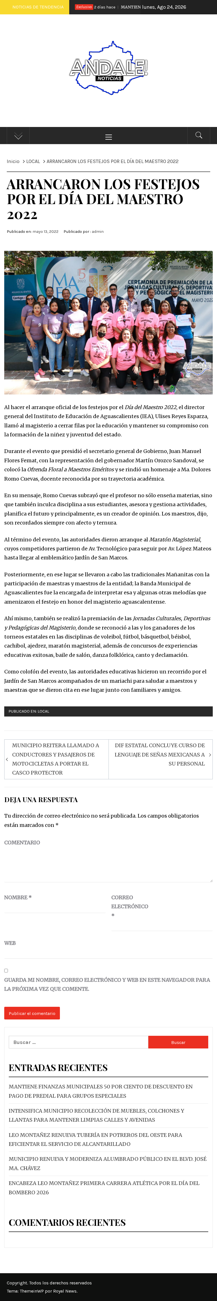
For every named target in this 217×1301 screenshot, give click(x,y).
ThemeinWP (32, 1291)
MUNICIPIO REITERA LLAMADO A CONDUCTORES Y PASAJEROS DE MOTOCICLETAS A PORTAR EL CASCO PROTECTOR (55, 759)
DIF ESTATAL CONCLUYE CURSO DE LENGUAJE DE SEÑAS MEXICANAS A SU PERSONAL (160, 754)
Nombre (18, 897)
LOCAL (43, 711)
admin (98, 231)
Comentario (22, 842)
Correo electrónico (125, 906)
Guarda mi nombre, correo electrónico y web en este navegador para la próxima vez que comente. (107, 984)
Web (10, 943)
